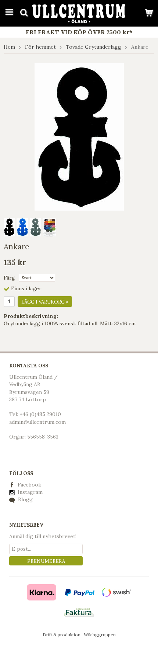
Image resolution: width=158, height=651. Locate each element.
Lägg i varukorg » (44, 302)
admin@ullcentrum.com (37, 422)
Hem (9, 47)
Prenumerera (46, 561)
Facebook (29, 484)
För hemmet (40, 47)
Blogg (25, 499)
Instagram (29, 492)
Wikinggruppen (100, 634)
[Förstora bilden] (79, 136)
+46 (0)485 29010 (40, 414)
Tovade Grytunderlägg (93, 47)
